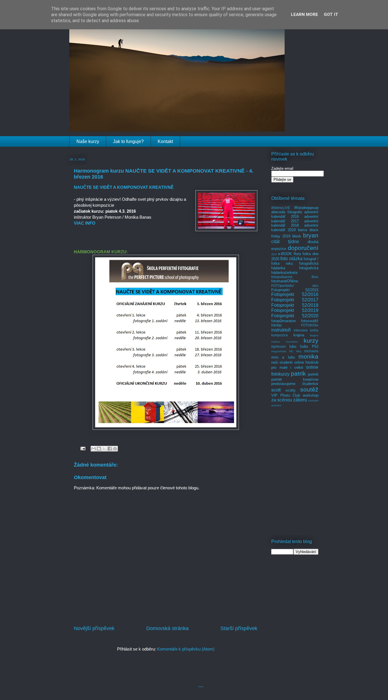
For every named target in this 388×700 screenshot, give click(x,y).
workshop (310, 395)
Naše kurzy (87, 141)
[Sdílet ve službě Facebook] (109, 449)
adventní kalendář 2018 (294, 223)
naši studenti (282, 362)
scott (276, 390)
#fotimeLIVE (280, 208)
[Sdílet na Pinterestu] (115, 449)
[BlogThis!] (99, 449)
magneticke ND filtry (286, 351)
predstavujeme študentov (294, 384)
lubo (292, 346)
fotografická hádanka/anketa (294, 270)
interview (301, 330)
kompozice (279, 335)
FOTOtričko (309, 325)
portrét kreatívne (294, 379)
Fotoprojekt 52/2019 (294, 310)
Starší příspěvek (238, 628)
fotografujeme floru (294, 277)
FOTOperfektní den (294, 285)
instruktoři (281, 330)
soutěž (309, 389)
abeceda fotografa (286, 212)
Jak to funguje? (128, 141)
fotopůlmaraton (283, 321)
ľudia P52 (309, 346)
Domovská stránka (167, 628)
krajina (298, 335)
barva (302, 230)
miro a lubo (283, 357)
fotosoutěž (309, 321)
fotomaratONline (284, 281)
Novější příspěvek (94, 628)
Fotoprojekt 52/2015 (294, 290)
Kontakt (165, 141)
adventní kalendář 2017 (294, 218)
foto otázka (291, 258)
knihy (314, 330)
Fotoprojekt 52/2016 (294, 294)
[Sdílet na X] (104, 449)
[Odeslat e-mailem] (93, 449)
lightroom (278, 346)
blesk (296, 236)
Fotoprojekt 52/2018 (294, 305)
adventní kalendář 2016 (294, 214)
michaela (311, 351)
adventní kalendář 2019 (294, 227)
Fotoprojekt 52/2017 (294, 299)
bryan (310, 235)
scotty (290, 390)
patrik (298, 373)
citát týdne (285, 241)
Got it (331, 14)
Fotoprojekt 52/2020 (294, 315)
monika (308, 356)
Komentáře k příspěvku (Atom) (185, 649)
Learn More (304, 14)
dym (274, 254)
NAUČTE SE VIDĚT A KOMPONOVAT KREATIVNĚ (124, 187)
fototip (276, 325)
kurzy (311, 340)
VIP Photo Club (285, 395)
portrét (313, 374)
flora (297, 254)
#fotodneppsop (306, 208)
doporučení (303, 248)
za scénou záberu (289, 399)
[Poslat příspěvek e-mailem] (82, 448)
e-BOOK (285, 254)
